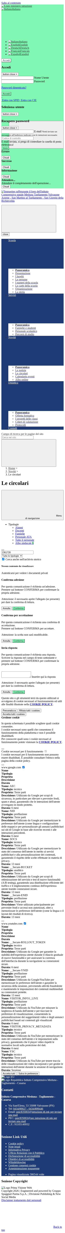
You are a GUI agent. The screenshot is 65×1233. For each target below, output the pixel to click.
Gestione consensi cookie (22, 1165)
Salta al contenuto (11, 2)
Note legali (14, 1146)
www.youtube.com (12, 923)
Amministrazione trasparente (24, 1168)
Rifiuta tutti (29, 710)
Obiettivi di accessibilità (21, 1159)
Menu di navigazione (43, 517)
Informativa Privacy (19, 1149)
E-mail (37, 131)
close (5, 234)
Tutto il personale (24, 539)
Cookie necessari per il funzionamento (22, 751)
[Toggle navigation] (28, 218)
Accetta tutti (14, 714)
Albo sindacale (24, 543)
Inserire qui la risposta (44, 676)
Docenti (19, 530)
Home (11, 468)
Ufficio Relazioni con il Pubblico (26, 1152)
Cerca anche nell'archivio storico (23, 559)
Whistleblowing (17, 1162)
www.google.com (11, 767)
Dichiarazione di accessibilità (24, 1156)
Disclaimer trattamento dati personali (21, 1200)
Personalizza (9, 710)
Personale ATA (23, 536)
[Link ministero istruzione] (16, 6)
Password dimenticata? (13, 87)
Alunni (19, 527)
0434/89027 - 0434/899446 (28, 1108)
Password (39, 81)
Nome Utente (41, 77)
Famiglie (20, 533)
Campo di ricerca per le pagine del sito (22, 433)
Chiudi (6, 157)
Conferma (18, 608)
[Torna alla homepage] (32, 200)
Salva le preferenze (28, 1073)
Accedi (6, 60)
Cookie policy (16, 1143)
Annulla (6, 608)
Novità (12, 471)
